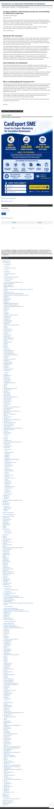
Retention (5, 570)
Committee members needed (10, 314)
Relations (6, 509)
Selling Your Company (8, 573)
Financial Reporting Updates (10, 683)
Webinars (5, 794)
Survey (4, 576)
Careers (5, 307)
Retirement (6, 412)
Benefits (5, 296)
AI (5, 450)
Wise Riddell (5, 796)
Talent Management (8, 429)
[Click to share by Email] (15, 107)
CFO (5, 310)
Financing (5, 540)
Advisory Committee (8, 283)
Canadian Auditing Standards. (10, 304)
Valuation (7, 492)
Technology (5, 578)
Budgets (5, 615)
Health (4, 543)
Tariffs (5, 431)
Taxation (5, 433)
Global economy (7, 361)
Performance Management (10, 396)
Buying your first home (8, 516)
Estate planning (7, 341)
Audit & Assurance (8, 292)
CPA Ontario (5, 524)
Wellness (6, 789)
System (6, 266)
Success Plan (6, 574)
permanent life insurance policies (11, 798)
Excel (5, 344)
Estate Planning (7, 671)
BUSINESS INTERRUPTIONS (10, 303)
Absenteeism (6, 260)
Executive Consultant (9, 273)
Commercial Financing (10, 462)
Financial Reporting (8, 353)
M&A (6, 275)
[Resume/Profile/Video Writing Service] (7, 218)
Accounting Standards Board (10, 277)
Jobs (5, 384)
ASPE (5, 288)
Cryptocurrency (7, 330)
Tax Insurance (7, 432)
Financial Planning (8, 351)
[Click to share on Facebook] (7, 107)
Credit (5, 327)
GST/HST (6, 367)
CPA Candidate (7, 322)
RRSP (5, 415)
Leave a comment (25, 6)
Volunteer (6, 496)
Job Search (7, 480)
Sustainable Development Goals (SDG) (12, 428)
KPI (4, 385)
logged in (9, 117)
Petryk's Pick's (6, 561)
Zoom (6, 372)
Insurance (4, 111)
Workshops (5, 803)
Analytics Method (7, 285)
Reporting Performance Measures (11, 411)
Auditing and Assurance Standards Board (13, 293)
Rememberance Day (7, 568)
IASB (4, 546)
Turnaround (6, 443)
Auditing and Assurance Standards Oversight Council (15, 295)
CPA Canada (5, 523)
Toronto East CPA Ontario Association (12, 441)
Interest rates (7, 379)
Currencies (6, 332)
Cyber (5, 333)
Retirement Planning (7, 571)
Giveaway (6, 360)
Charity (5, 313)
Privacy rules (6, 404)
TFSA (5, 439)
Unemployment (7, 446)
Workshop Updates (7, 802)
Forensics (6, 356)
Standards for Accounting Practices (11, 419)
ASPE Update (7, 601)
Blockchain (6, 297)
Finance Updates (7, 678)
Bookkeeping (6, 299)
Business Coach (8, 278)
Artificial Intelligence (8, 286)
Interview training (6, 549)
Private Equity (6, 567)
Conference (6, 317)
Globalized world (7, 363)
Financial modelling (8, 350)
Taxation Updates (7, 772)
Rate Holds (6, 409)
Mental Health (7, 389)
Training (4, 581)
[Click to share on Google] (10, 107)
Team (5, 437)
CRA (5, 326)
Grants (5, 366)
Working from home (8, 792)
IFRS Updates (7, 706)
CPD (4, 526)
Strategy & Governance (9, 422)
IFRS (5, 374)
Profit (5, 405)
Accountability (7, 264)
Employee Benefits (8, 339)
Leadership (5, 553)
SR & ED (6, 418)
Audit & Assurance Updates (10, 608)
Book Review (6, 503)
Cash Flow (5, 517)
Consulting (6, 319)
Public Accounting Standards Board (11, 746)
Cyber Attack (5, 529)
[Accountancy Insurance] (7, 201)
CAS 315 (6, 309)
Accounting (5, 262)
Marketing (5, 557)
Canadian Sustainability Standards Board (13, 306)
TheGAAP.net (7, 440)
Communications (6, 519)
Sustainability (7, 426)
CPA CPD (6, 323)
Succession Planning (8, 425)
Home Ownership (6, 544)
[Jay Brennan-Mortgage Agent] (8, 198)
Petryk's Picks (7, 398)
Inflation (5, 377)
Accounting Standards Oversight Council (13, 282)
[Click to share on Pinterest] (18, 107)
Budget (5, 300)
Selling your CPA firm (8, 762)
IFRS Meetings (7, 375)
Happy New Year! (6, 541)
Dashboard (6, 336)
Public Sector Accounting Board (11, 406)
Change (5, 312)
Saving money (7, 416)
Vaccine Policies (7, 494)
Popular (14, 222)
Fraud (6, 269)
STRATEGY (6, 421)
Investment (6, 381)
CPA (5, 647)
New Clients (6, 394)
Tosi (5, 435)
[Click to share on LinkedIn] (4, 107)
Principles (6, 402)
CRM (4, 527)
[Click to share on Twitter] (12, 107)
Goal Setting (6, 364)
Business (6, 302)
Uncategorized (6, 583)
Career (5, 629)
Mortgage (5, 559)
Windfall (5, 498)
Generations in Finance (9, 359)
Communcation (7, 640)
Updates (20, 111)
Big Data (6, 455)
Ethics (5, 343)
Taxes (4, 577)
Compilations (6, 316)
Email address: (5, 208)
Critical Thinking (7, 329)
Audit (5, 290)
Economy (5, 534)
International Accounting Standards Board (12, 547)
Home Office (6, 370)
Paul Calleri (12, 6)
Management (7, 507)
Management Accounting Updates (11, 725)
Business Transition (7, 512)
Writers (4, 804)
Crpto (5, 661)
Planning (5, 563)
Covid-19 (5, 522)
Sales (5, 510)
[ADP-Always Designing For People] (27, 195)
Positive (4, 566)
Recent (39, 222)
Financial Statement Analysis (10, 354)
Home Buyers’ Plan (8, 369)
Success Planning (8, 423)
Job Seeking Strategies (9, 382)
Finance (5, 349)
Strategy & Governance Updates (11, 766)
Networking (6, 392)
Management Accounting (9, 388)
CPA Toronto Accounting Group (10, 324)
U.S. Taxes (6, 444)
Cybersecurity (7, 334)
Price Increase (7, 401)
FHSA (5, 347)
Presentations (7, 399)
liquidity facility (6, 554)
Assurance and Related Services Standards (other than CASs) (17, 289)
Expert (5, 346)
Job (5, 479)
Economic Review (8, 337)
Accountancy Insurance (9, 268)
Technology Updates (8, 775)
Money (5, 391)
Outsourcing (6, 395)
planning (6, 736)
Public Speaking (7, 408)
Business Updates (8, 623)
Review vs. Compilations (9, 414)
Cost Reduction (7, 320)
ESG (5, 340)
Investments (5, 551)
